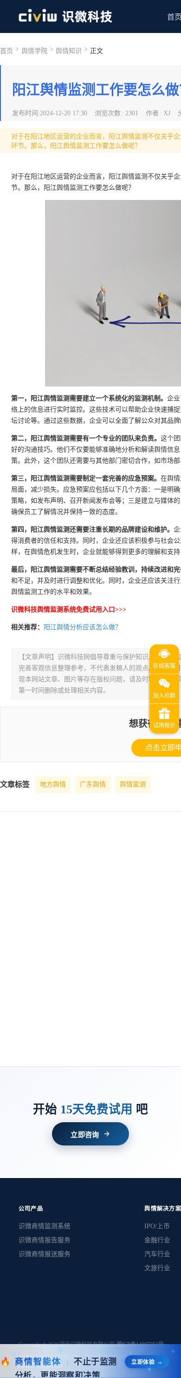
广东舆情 (93, 784)
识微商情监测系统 (45, 1226)
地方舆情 (53, 784)
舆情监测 (133, 784)
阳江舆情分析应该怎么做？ (83, 627)
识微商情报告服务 (45, 1240)
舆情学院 (34, 50)
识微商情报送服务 (45, 1254)
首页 (6, 50)
